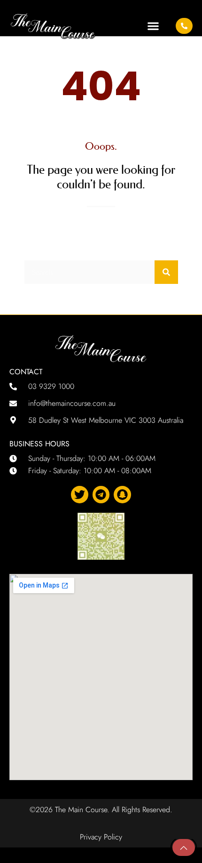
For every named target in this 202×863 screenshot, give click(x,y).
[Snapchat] (122, 494)
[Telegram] (101, 494)
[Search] (166, 272)
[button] (153, 25)
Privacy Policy (101, 836)
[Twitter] (79, 494)
